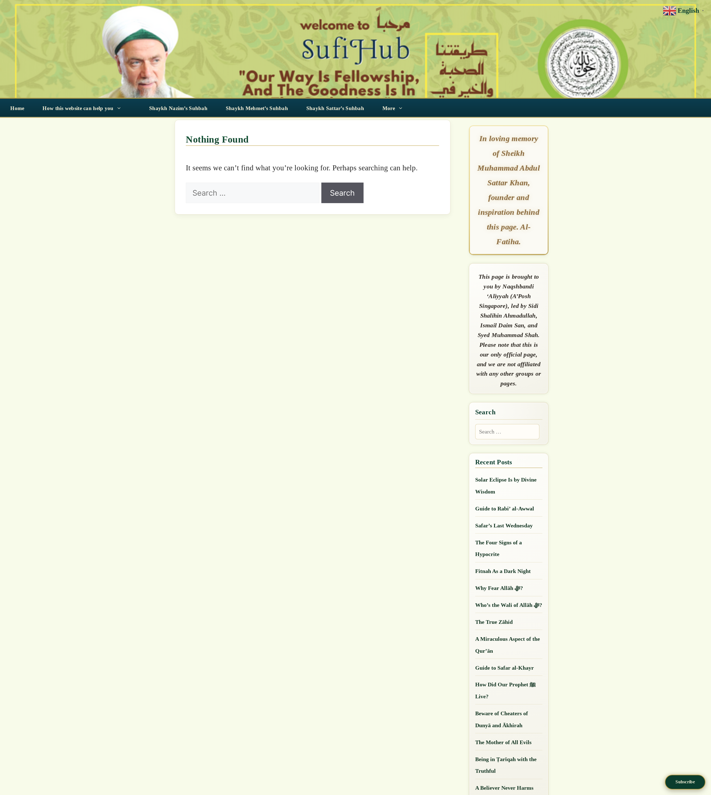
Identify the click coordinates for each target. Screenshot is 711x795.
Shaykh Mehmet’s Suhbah (257, 108)
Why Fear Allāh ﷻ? (499, 588)
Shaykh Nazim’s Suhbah (178, 108)
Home (17, 108)
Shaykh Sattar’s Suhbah (335, 108)
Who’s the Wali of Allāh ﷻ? (508, 605)
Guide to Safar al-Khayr (504, 668)
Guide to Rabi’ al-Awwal (504, 508)
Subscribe (685, 781)
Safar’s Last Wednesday (504, 525)
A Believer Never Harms (504, 788)
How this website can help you (77, 108)
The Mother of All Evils (503, 742)
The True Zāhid (494, 622)
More (388, 108)
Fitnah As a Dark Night (503, 571)
